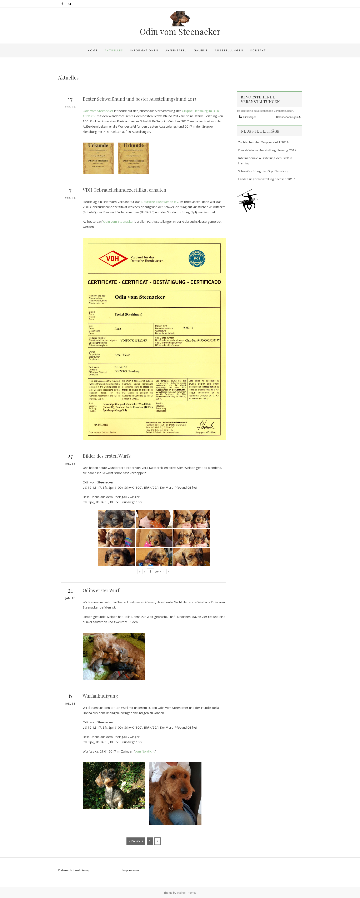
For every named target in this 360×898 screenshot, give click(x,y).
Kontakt (258, 50)
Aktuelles (114, 50)
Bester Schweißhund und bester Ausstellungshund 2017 (139, 99)
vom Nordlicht (145, 751)
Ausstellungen (229, 50)
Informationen (144, 50)
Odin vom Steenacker (180, 31)
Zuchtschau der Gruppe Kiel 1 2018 (263, 142)
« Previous (136, 841)
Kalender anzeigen (287, 117)
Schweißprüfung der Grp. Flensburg (263, 171)
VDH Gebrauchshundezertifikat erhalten (124, 190)
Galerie (201, 50)
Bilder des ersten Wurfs (107, 456)
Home (93, 50)
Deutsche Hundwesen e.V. (160, 202)
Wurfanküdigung (100, 696)
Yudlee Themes (186, 892)
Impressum (130, 870)
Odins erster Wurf (101, 590)
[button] (248, 117)
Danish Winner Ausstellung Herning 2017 (267, 150)
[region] (269, 200)
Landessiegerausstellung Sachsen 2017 (266, 179)
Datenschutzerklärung (74, 870)
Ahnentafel (176, 50)
